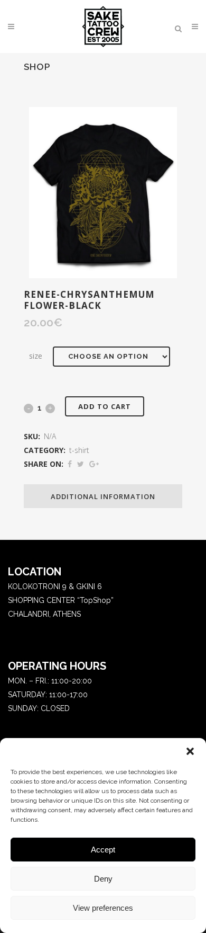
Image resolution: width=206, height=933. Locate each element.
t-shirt (79, 450)
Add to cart (104, 406)
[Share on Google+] (94, 464)
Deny (103, 878)
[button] (190, 751)
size (35, 356)
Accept (103, 849)
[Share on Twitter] (80, 464)
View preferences (103, 907)
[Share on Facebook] (70, 464)
